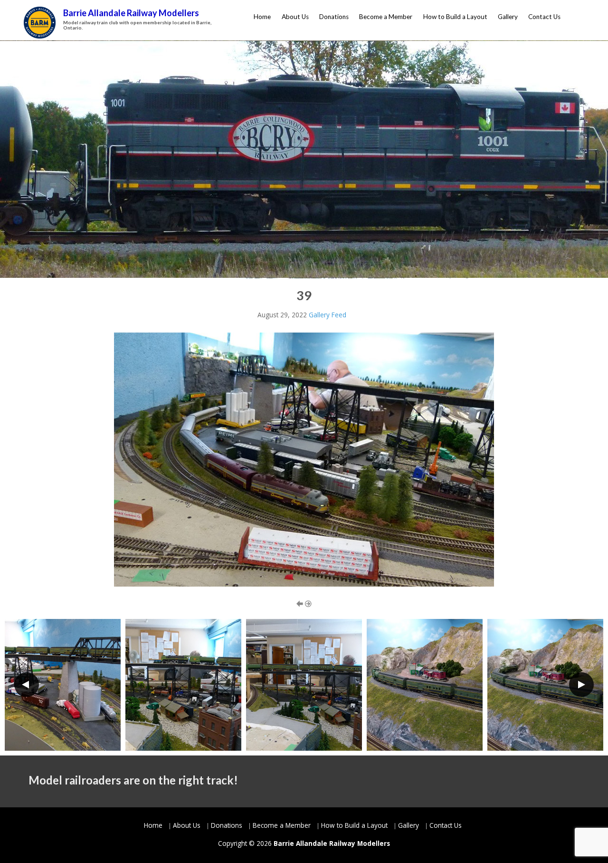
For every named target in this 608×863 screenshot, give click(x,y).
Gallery (508, 16)
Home (262, 16)
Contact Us (544, 16)
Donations (334, 16)
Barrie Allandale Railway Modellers (131, 13)
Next (581, 684)
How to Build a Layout (455, 16)
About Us (295, 16)
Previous (26, 684)
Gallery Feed (327, 314)
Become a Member (385, 16)
